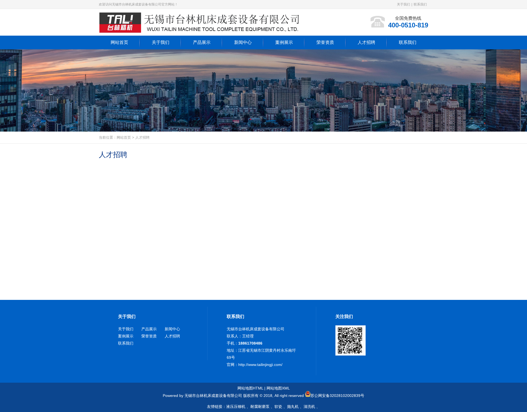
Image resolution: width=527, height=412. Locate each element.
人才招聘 (142, 137)
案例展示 (125, 336)
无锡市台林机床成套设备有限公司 (255, 329)
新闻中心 (172, 329)
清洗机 (309, 406)
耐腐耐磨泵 (260, 406)
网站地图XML (278, 388)
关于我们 (403, 4)
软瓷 (278, 406)
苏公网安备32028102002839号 (337, 395)
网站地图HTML (250, 388)
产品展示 (149, 329)
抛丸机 (293, 406)
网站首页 (124, 137)
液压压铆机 (235, 406)
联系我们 (420, 4)
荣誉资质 (149, 336)
